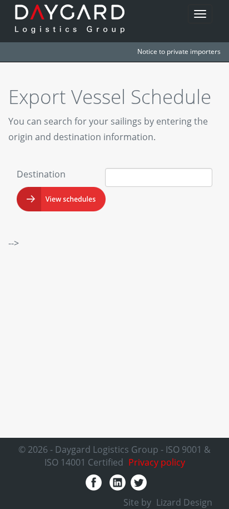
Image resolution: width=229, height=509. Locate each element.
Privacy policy (156, 462)
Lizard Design (184, 502)
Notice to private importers (179, 51)
